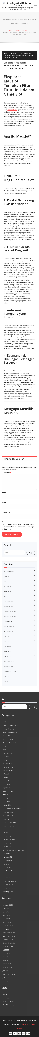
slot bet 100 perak (9, 840)
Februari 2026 (9, 601)
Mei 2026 (7, 586)
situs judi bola (8, 812)
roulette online (8, 791)
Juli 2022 (7, 676)
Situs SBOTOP (8, 815)
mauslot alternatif (9, 55)
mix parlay (6, 784)
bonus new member (10, 732)
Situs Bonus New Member (12, 809)
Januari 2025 (8, 666)
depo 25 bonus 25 (9, 743)
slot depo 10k (8, 857)
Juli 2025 (7, 636)
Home (11, 30)
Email (4, 502)
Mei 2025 (7, 646)
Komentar (6, 473)
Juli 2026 (7, 576)
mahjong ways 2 (8, 770)
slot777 (5, 874)
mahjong (6, 760)
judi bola (6, 757)
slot (4, 829)
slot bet (5, 833)
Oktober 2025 (9, 621)
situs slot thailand (9, 822)
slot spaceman (8, 867)
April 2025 (7, 651)
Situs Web (6, 512)
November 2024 (10, 671)
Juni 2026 (7, 581)
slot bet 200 (7, 843)
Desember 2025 (10, 611)
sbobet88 (6, 802)
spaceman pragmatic (10, 881)
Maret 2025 (8, 656)
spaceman (6, 878)
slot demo (6, 853)
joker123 (6, 750)
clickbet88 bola (8, 739)
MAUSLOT (6, 774)
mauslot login (29, 55)
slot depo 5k (7, 860)
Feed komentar (8, 1001)
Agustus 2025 (9, 631)
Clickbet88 (6, 736)
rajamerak (6, 788)
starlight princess (9, 888)
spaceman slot (8, 885)
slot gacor (6, 864)
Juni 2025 (7, 641)
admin (7, 53)
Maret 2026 (8, 596)
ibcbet (5, 746)
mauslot (28, 53)
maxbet (5, 777)
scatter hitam (7, 805)
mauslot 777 (12, 110)
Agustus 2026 (9, 571)
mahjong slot (7, 763)
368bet (5, 722)
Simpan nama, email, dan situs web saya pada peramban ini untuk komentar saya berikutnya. (18, 526)
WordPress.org (8, 1005)
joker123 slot (7, 753)
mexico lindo (7, 781)
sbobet (5, 798)
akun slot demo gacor (10, 725)
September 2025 (10, 626)
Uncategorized (21, 30)
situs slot (6, 819)
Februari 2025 (9, 661)
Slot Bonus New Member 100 (13, 850)
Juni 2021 (7, 681)
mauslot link (20, 55)
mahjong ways (8, 767)
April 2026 (7, 591)
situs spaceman (8, 826)
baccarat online (8, 729)
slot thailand (7, 871)
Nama (4, 492)
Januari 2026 (8, 606)
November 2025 (10, 616)
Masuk (5, 994)
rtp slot (5, 795)
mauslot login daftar (10, 57)
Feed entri (6, 998)
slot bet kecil (7, 847)
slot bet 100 (7, 836)
